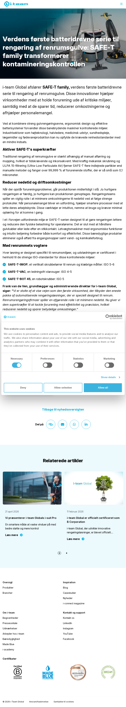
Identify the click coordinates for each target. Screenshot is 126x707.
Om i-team (9, 612)
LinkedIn (67, 623)
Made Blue (8, 644)
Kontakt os (68, 617)
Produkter (8, 587)
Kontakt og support (74, 612)
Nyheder (68, 598)
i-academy (8, 649)
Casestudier (69, 592)
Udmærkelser (10, 628)
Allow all (103, 387)
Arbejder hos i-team (13, 633)
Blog (65, 587)
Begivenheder (10, 617)
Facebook (68, 639)
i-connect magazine (73, 603)
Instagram (68, 628)
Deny (23, 387)
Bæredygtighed (11, 639)
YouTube (68, 633)
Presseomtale (10, 623)
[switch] (47, 365)
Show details (108, 377)
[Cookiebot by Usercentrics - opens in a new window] (108, 316)
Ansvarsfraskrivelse (38, 701)
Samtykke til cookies (64, 701)
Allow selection (63, 387)
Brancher (7, 592)
